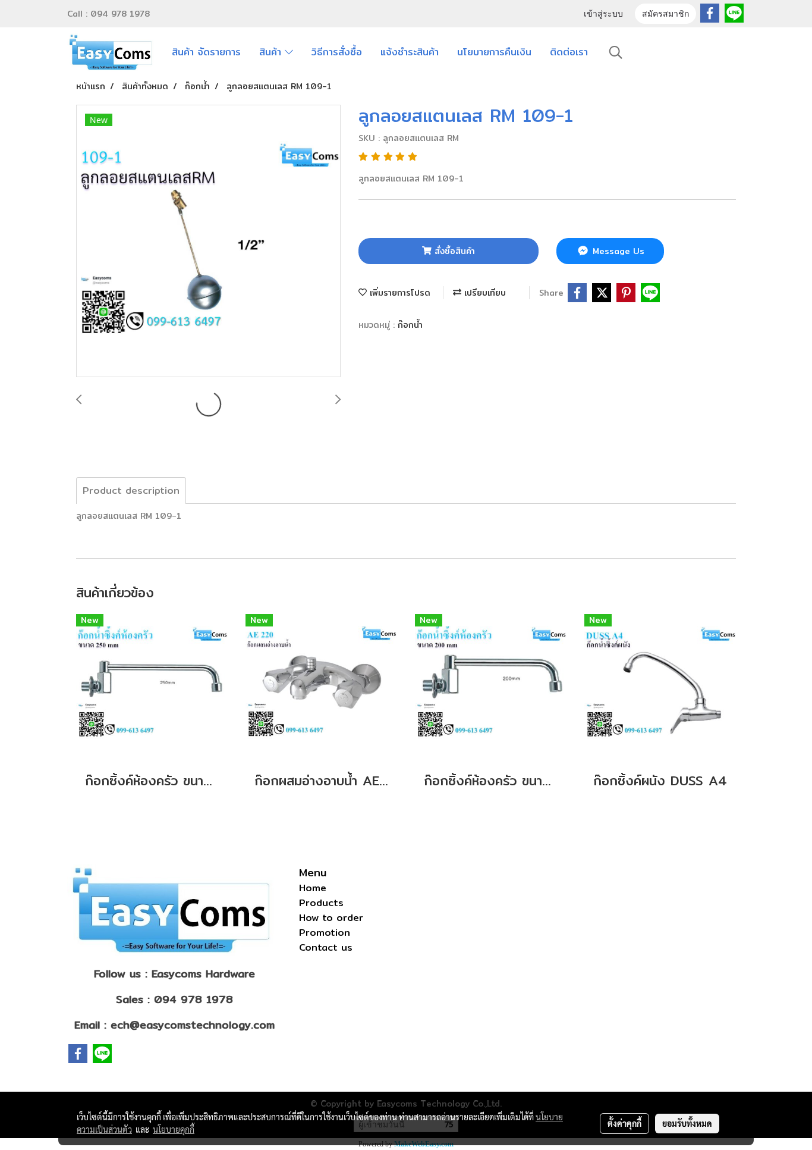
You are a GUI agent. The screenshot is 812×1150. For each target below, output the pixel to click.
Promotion (324, 932)
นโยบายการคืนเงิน (494, 52)
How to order (331, 917)
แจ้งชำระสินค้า (409, 52)
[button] (616, 52)
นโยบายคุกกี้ (173, 1129)
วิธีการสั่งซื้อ (336, 52)
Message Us (617, 251)
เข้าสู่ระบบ (603, 14)
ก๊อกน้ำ (410, 324)
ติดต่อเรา (569, 52)
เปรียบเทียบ (483, 292)
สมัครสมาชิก (665, 14)
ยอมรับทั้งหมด (687, 1123)
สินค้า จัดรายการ (206, 52)
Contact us (326, 947)
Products (321, 902)
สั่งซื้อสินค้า (453, 251)
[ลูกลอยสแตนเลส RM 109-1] (208, 241)
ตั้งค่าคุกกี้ (624, 1123)
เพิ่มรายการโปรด (398, 292)
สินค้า (272, 52)
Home (312, 887)
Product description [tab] (131, 490)
